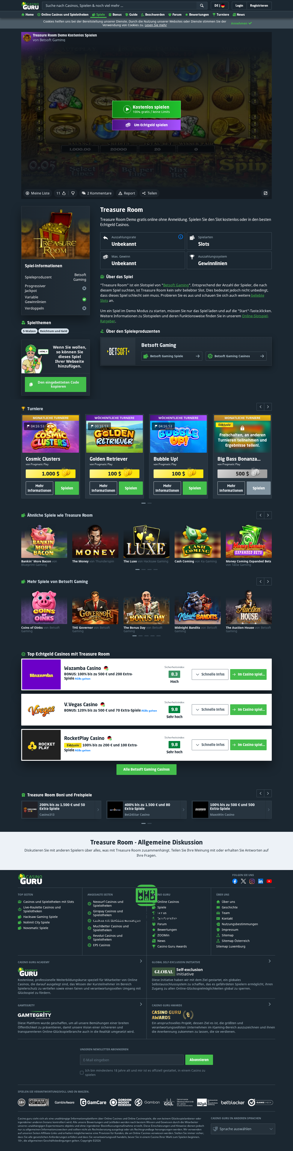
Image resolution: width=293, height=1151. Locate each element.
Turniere (223, 14)
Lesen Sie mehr (156, 25)
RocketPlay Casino (85, 738)
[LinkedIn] (260, 881)
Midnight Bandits (196, 629)
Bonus (117, 14)
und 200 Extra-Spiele (98, 676)
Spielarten (205, 237)
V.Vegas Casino (81, 704)
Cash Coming (196, 561)
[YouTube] (269, 881)
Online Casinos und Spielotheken (65, 14)
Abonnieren (199, 1059)
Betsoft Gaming (176, 285)
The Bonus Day (143, 629)
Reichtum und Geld (53, 331)
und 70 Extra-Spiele (109, 710)
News (241, 14)
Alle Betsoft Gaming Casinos (146, 769)
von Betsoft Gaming (49, 40)
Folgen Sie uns (243, 875)
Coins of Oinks (40, 629)
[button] (149, 193)
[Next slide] (268, 407)
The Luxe (146, 561)
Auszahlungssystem (212, 256)
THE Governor (91, 629)
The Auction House (248, 629)
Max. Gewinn (121, 256)
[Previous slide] (260, 407)
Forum (176, 14)
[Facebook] (234, 881)
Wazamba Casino (83, 668)
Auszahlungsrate (124, 237)
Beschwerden (155, 14)
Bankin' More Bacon (39, 563)
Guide (133, 14)
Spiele (100, 14)
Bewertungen (199, 14)
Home (30, 14)
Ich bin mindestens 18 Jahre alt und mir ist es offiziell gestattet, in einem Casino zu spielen (145, 1072)
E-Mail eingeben (93, 1057)
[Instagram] (252, 881)
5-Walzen (29, 331)
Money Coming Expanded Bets (248, 563)
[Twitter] (243, 881)
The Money (93, 561)
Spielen (67, 488)
